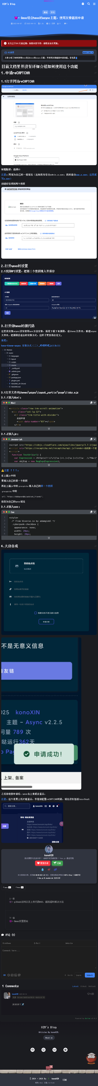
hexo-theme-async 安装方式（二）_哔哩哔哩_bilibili (30, 345)
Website (69, 943)
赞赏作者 (44, 863)
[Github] (32, 1050)
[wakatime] (43, 1050)
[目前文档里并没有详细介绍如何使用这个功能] (95, 66)
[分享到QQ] (42, 869)
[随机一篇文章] (83, 4)
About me (49, 1038)
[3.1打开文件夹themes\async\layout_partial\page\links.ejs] (95, 392)
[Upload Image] (15, 975)
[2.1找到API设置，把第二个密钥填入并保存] (95, 271)
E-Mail (37, 943)
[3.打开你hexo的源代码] (95, 326)
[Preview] (19, 975)
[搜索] (88, 4)
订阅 (59, 863)
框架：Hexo (39, 1082)
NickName (7, 943)
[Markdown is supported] (5, 975)
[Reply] (92, 993)
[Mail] (54, 1050)
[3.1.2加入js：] (95, 434)
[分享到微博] (49, 869)
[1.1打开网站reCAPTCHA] (95, 81)
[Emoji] (8, 975)
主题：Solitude (49, 1082)
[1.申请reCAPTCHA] (95, 73)
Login (78, 975)
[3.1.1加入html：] (95, 397)
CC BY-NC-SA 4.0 (39, 875)
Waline (87, 1018)
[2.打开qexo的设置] (95, 266)
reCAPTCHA (27, 81)
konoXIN (15, 994)
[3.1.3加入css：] (95, 507)
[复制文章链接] (55, 869)
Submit (90, 975)
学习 (52, 12)
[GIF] (12, 975)
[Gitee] (65, 1050)
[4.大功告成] (95, 546)
